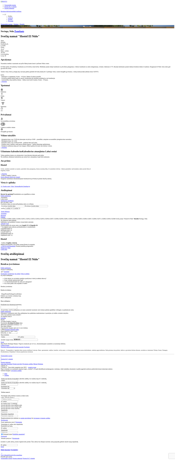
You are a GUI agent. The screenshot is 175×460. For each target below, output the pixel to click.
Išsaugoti (3, 215)
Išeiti (5, 374)
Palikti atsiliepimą (6, 196)
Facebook (27, 347)
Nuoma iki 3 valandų (10, 6)
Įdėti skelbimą (17, 11)
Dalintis (3, 217)
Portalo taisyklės (17, 364)
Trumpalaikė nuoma (10, 5)
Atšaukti (3, 223)
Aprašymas (11, 274)
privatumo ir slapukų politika (42, 418)
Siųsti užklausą (5, 177)
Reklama (40, 364)
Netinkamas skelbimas (7, 201)
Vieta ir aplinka (25, 274)
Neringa (16, 24)
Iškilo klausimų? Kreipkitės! (9, 450)
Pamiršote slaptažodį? (18, 434)
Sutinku (6, 375)
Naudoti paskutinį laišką (12, 329)
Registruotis (4, 420)
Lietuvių (10, 18)
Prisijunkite (18, 422)
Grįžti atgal (4, 249)
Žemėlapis (19, 31)
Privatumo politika (27, 364)
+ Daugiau (4, 81)
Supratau (3, 318)
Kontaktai (9, 364)
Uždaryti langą (5, 345)
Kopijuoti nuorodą (12, 347)
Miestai (35, 364)
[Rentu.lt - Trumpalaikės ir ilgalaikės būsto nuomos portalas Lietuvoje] (4, 1)
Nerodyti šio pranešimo (15, 455)
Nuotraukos (4, 274)
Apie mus (3, 364)
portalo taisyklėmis (25, 418)
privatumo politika (16, 370)
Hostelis (22, 24)
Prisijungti (10, 11)
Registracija (4, 11)
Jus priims (17, 274)
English (10, 19)
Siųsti (2, 342)
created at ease (32, 367)
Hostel (4, 165)
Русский (10, 21)
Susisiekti (3, 213)
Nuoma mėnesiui (9, 8)
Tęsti (7, 223)
